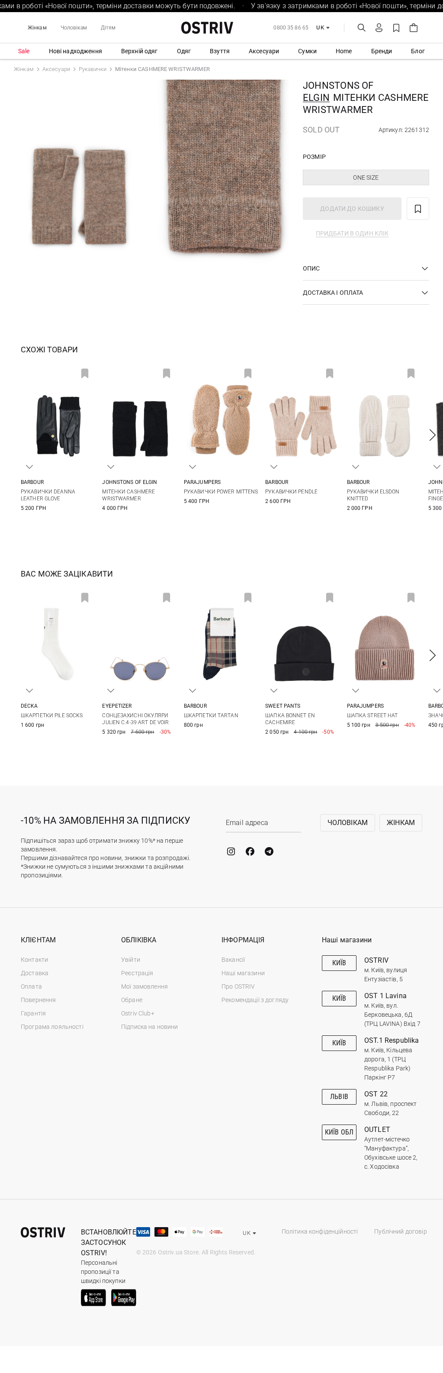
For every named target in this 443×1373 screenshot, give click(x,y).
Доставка (34, 973)
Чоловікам (74, 28)
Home (344, 51)
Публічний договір (400, 1231)
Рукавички (92, 69)
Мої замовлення (144, 986)
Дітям (108, 28)
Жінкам (37, 28)
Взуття (220, 51)
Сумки (307, 51)
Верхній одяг (139, 51)
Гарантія (33, 1013)
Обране (131, 999)
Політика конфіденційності (320, 1231)
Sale (24, 51)
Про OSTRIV (238, 986)
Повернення (38, 999)
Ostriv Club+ (137, 1013)
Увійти (130, 959)
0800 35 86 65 (290, 28)
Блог (418, 51)
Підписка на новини (149, 1026)
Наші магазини (243, 973)
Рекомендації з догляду (255, 999)
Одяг (184, 51)
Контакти (34, 959)
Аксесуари (264, 51)
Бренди (381, 51)
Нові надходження (75, 51)
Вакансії (233, 959)
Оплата (31, 986)
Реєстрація (137, 973)
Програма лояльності (52, 1026)
